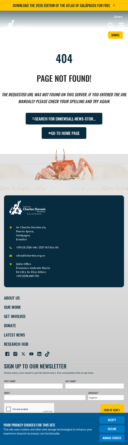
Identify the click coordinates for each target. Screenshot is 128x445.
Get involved (14, 316)
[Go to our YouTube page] (30, 353)
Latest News (14, 334)
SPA (120, 17)
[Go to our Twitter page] (22, 353)
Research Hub (16, 344)
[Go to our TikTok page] (46, 353)
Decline (112, 429)
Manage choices (112, 438)
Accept (112, 420)
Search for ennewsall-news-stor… (65, 119)
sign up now (111, 410)
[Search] (110, 25)
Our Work (12, 307)
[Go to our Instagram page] (14, 353)
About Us (12, 297)
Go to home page (65, 133)
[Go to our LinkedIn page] (38, 353)
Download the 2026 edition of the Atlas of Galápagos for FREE (61, 5)
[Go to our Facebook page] (6, 353)
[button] (121, 25)
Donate (115, 35)
